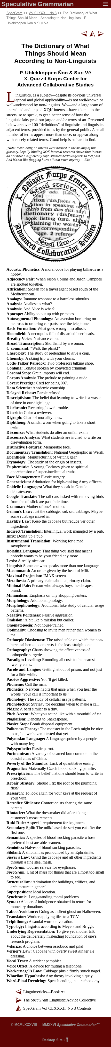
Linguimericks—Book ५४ (44, 992)
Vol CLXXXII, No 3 (43, 13)
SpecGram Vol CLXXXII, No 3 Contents (57, 1008)
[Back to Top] (67, 1040)
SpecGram (14, 13)
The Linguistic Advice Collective (59, 1000)
